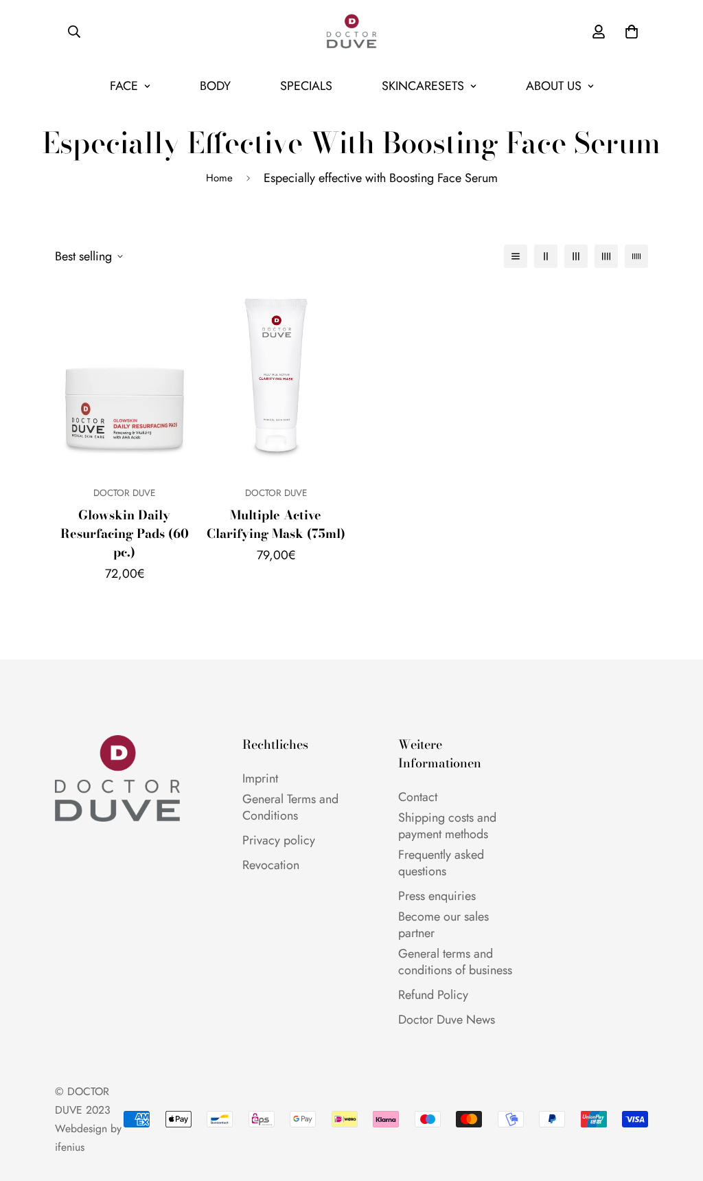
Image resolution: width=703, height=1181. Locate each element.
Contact (417, 797)
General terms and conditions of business (455, 961)
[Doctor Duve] (351, 31)
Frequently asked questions (441, 862)
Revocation (270, 865)
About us (553, 86)
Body (215, 86)
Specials (306, 86)
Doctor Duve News (446, 1019)
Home (219, 177)
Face (124, 86)
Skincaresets (423, 86)
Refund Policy (433, 995)
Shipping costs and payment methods (447, 825)
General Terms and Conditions (290, 807)
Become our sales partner (443, 924)
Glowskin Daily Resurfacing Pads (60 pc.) (124, 533)
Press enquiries (437, 896)
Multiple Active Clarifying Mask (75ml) (276, 524)
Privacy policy (278, 840)
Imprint (260, 778)
